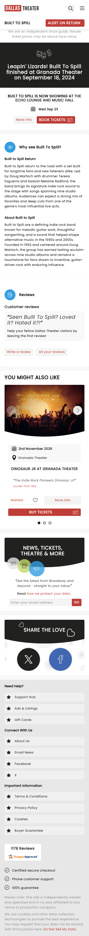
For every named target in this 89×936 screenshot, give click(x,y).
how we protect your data (49, 593)
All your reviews (52, 352)
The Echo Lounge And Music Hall (48, 98)
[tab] (39, 522)
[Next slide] (77, 410)
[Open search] (70, 8)
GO (76, 602)
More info (24, 119)
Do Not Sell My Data (59, 929)
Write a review (19, 352)
